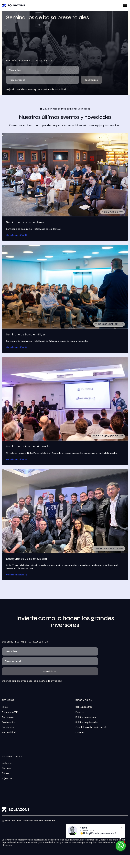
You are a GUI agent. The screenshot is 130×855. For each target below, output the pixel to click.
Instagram (7, 763)
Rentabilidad (9, 732)
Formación (8, 717)
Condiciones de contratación (91, 727)
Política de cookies (85, 717)
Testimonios (9, 722)
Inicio (5, 707)
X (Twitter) (8, 778)
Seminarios (8, 727)
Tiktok (5, 773)
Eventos (79, 712)
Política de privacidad (87, 722)
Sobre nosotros (84, 707)
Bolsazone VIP (10, 712)
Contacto (80, 732)
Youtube (6, 768)
